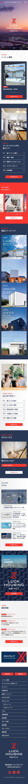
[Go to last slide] (9, 469)
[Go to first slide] (19, 92)
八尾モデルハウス (8, 707)
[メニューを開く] (25, 2)
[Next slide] (19, 469)
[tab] (12, 92)
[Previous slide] (9, 92)
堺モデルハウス (7, 704)
